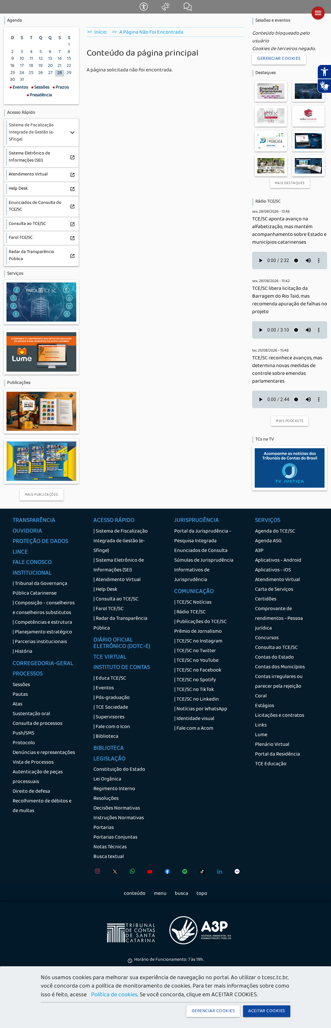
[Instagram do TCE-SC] (96, 872)
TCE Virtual (109, 657)
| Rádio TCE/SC (190, 612)
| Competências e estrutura (42, 622)
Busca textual (108, 857)
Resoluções (106, 798)
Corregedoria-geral (43, 664)
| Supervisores (108, 717)
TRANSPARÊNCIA (34, 521)
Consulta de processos (37, 723)
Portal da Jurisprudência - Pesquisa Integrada (202, 536)
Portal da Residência (277, 754)
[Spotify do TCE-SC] (183, 872)
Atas (17, 704)
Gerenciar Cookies (279, 59)
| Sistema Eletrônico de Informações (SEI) (118, 565)
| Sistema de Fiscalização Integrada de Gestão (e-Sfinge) (120, 541)
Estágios (264, 706)
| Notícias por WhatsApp (200, 709)
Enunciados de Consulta (201, 551)
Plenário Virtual (272, 744)
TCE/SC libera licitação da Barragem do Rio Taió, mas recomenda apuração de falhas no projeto (289, 300)
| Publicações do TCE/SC (200, 622)
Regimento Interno (114, 789)
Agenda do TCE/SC (275, 531)
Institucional (32, 573)
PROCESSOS (28, 674)
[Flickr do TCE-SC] (235, 872)
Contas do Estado (274, 657)
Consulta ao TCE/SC (276, 647)
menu (160, 893)
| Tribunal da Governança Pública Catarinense (40, 588)
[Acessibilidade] (144, 9)
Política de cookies (114, 995)
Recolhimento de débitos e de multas (42, 806)
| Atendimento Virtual (117, 580)
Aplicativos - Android (278, 560)
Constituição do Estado (119, 769)
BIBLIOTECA (108, 749)
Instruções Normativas (118, 818)
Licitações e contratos (279, 715)
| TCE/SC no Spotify (195, 680)
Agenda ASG (268, 541)
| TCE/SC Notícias (192, 602)
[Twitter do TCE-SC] (113, 872)
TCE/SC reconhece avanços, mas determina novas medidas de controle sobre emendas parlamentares (287, 370)
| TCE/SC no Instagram (198, 641)
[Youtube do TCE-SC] (148, 872)
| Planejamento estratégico (42, 632)
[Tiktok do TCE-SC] (201, 872)
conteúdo (134, 893)
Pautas (20, 694)
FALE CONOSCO (32, 563)
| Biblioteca (105, 736)
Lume (261, 735)
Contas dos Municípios (280, 667)
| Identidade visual (194, 719)
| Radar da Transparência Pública (120, 623)
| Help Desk (105, 589)
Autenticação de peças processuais (38, 777)
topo (202, 893)
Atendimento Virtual (277, 580)
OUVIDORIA (27, 531)
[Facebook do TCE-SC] (166, 872)
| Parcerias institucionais (40, 642)
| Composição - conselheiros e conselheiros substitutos (44, 608)
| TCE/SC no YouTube (196, 660)
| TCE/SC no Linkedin (196, 699)
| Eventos (103, 688)
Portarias (103, 827)
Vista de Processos (33, 762)
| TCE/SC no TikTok (194, 689)
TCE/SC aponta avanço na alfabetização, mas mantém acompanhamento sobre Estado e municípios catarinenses (289, 231)
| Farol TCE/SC (108, 609)
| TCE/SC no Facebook (197, 670)
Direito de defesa (31, 791)
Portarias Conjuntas (115, 837)
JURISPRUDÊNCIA (196, 521)
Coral (261, 696)
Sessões (21, 685)
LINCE (20, 552)
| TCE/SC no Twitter (195, 651)
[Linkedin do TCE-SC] (218, 872)
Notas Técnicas (110, 847)
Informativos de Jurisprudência (191, 575)
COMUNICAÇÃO (194, 592)
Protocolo (24, 743)
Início (100, 32)
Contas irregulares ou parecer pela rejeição (279, 682)
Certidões (265, 599)
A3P (259, 551)
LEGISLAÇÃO (109, 759)
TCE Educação (270, 764)
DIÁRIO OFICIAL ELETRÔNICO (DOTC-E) (121, 643)
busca (181, 893)
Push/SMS (23, 733)
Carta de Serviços (274, 589)
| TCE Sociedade (110, 707)
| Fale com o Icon (111, 727)
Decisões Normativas (116, 808)
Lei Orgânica (107, 779)
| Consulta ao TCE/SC (115, 599)
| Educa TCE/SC (109, 678)
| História (22, 651)
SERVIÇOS (267, 521)
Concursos (267, 638)
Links (261, 725)
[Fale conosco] (187, 9)
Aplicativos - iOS (273, 570)
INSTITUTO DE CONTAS (121, 668)
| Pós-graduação (111, 698)
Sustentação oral (31, 714)
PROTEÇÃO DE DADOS (40, 542)
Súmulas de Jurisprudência (203, 560)
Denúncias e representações (44, 753)
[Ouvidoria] (166, 9)
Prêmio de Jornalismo (198, 631)
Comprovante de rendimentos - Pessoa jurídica (279, 619)
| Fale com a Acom (193, 728)
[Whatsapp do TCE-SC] (131, 872)
